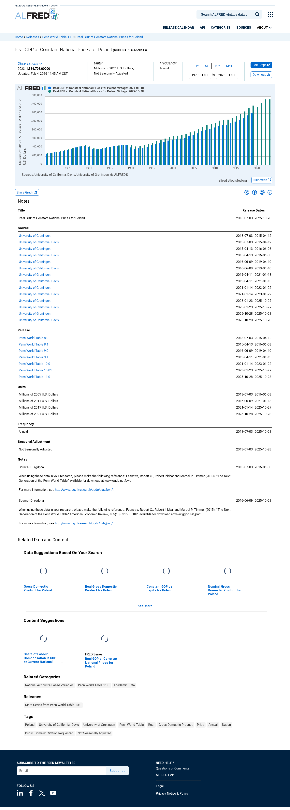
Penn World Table (131, 725)
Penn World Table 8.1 (33, 344)
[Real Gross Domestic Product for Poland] (104, 571)
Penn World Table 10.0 (34, 364)
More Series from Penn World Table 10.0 (53, 705)
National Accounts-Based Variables (49, 685)
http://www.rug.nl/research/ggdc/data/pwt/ (84, 490)
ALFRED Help (165, 775)
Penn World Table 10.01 (35, 370)
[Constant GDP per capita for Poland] (166, 571)
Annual (213, 725)
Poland (30, 725)
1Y (197, 66)
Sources (243, 27)
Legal (160, 786)
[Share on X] (246, 192)
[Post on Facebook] (254, 192)
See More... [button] (146, 606)
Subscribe (117, 770)
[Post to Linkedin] (270, 192)
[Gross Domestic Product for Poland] (43, 571)
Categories (220, 27)
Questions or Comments (172, 768)
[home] (37, 14)
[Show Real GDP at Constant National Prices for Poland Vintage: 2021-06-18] (98, 88)
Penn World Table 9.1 (33, 357)
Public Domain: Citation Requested (49, 733)
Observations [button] (28, 63)
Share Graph (25, 192)
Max (229, 66)
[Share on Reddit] (262, 192)
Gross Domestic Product (176, 725)
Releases (32, 37)
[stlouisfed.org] (36, 5)
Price (200, 725)
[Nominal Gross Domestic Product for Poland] (227, 571)
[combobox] (230, 14)
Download (260, 74)
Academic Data (124, 685)
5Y (207, 66)
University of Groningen (35, 236)
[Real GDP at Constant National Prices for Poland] (104, 639)
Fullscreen (260, 180)
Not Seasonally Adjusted (94, 733)
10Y (217, 66)
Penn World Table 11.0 (58, 37)
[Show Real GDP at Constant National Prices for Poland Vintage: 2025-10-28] (98, 91)
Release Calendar (178, 27)
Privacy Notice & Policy (172, 793)
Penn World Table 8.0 (33, 338)
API (202, 27)
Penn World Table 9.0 (33, 351)
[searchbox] (230, 14)
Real (151, 725)
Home (19, 37)
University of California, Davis (39, 242)
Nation (226, 725)
